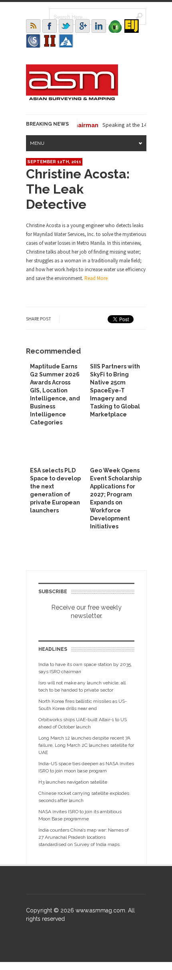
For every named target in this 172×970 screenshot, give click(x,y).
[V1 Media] (115, 26)
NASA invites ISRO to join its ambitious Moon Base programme (80, 815)
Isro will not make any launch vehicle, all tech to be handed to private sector (82, 686)
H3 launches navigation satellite (72, 782)
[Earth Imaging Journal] (131, 26)
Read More (96, 278)
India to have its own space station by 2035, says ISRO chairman (85, 668)
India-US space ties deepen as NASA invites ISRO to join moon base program (86, 767)
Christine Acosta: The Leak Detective (78, 189)
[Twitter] (66, 26)
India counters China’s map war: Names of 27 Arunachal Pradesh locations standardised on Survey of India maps (83, 837)
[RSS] (33, 26)
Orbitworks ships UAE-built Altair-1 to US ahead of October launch (82, 723)
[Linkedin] (99, 26)
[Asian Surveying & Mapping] (72, 98)
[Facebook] (49, 26)
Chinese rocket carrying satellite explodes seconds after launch (83, 796)
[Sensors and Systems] (33, 41)
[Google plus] (82, 26)
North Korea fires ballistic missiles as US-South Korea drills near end (82, 704)
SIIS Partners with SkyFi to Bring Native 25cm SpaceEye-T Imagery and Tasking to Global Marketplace (115, 390)
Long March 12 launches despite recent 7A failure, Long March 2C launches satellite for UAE (86, 745)
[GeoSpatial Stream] (66, 41)
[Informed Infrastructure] (49, 41)
